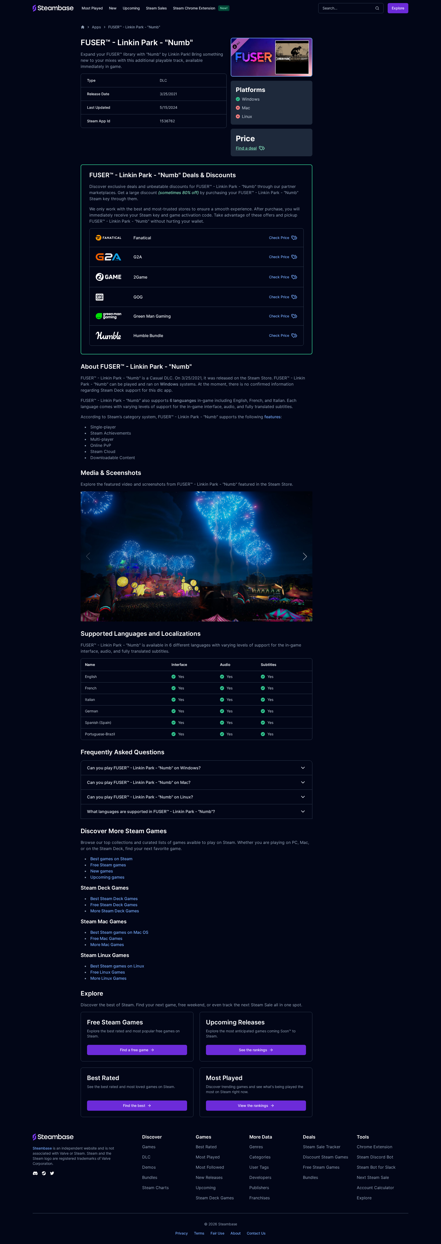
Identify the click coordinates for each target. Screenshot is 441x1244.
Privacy (181, 1233)
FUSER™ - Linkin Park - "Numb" (134, 27)
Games (148, 1146)
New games (101, 871)
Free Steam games (108, 864)
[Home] (83, 27)
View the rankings (253, 1105)
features (272, 416)
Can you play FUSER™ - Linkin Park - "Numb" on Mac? (138, 782)
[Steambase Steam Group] (44, 1173)
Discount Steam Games (325, 1156)
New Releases (209, 1177)
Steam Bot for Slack (376, 1167)
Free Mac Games (106, 938)
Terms (199, 1233)
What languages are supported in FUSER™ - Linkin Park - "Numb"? (151, 811)
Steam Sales (156, 8)
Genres (256, 1146)
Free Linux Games (107, 972)
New (113, 8)
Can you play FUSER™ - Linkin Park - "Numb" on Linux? (140, 796)
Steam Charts (155, 1187)
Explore (398, 8)
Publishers (259, 1187)
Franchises (259, 1197)
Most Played (92, 8)
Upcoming (131, 8)
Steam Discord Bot (375, 1156)
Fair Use (217, 1233)
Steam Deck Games (215, 1197)
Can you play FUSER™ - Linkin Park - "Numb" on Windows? (144, 767)
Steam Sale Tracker (321, 1146)
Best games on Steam (111, 858)
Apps (96, 27)
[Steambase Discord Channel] (35, 1173)
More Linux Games (108, 978)
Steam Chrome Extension (194, 8)
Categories (260, 1156)
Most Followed (210, 1167)
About (235, 1233)
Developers (260, 1177)
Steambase (42, 1148)
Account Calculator (375, 1187)
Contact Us (256, 1233)
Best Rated (206, 1146)
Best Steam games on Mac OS (119, 932)
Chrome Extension (374, 1146)
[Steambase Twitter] (52, 1173)
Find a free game (134, 1050)
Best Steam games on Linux (117, 965)
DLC (146, 1156)
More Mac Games (107, 944)
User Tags (259, 1167)
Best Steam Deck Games (114, 898)
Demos (149, 1167)
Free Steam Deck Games (114, 904)
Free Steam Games (321, 1167)
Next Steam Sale (373, 1177)
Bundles (149, 1177)
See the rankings (253, 1050)
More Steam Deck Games (114, 910)
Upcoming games (107, 877)
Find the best (134, 1105)
